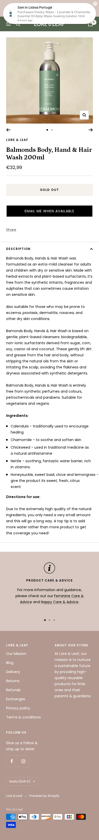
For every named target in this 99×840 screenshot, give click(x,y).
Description (18, 249)
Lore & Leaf (17, 140)
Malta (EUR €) (19, 781)
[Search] (18, 24)
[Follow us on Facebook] (12, 761)
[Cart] (90, 24)
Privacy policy (18, 708)
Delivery (13, 671)
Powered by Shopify (44, 796)
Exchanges (15, 699)
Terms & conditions (23, 717)
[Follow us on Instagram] (23, 761)
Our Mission (16, 653)
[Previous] (8, 130)
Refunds (13, 689)
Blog (9, 662)
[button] (49, 211)
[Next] (91, 130)
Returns (13, 680)
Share (11, 229)
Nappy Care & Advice (59, 601)
